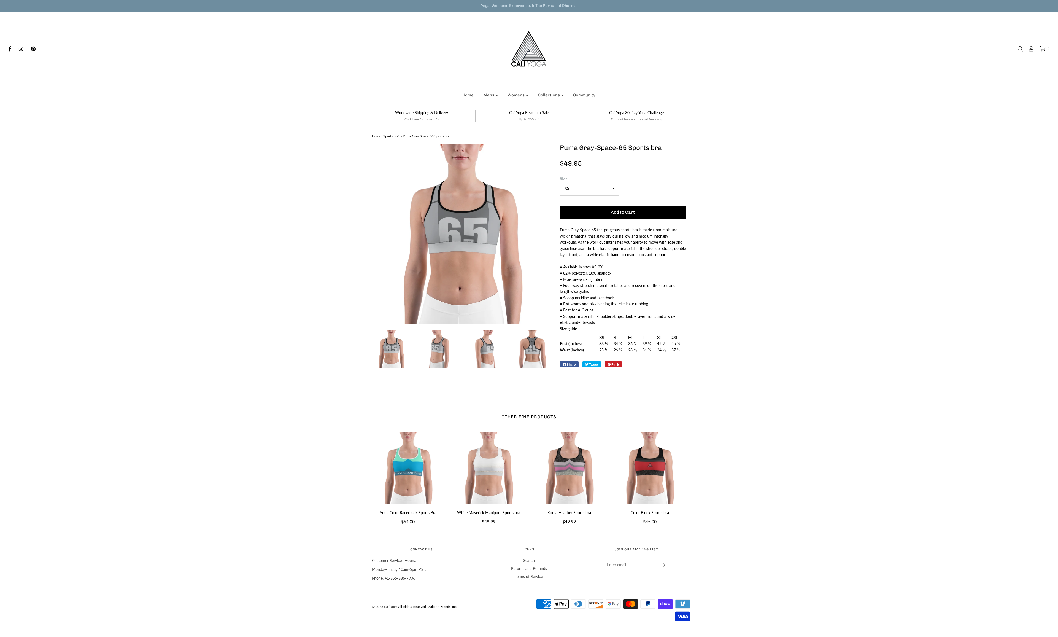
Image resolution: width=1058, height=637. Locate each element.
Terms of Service (529, 576)
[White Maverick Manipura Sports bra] (488, 468)
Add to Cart (623, 212)
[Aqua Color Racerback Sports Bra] (408, 468)
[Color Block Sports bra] (650, 468)
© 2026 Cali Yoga (384, 606)
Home (468, 95)
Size (564, 178)
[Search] (1017, 48)
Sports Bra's (391, 136)
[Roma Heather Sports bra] (569, 468)
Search (529, 560)
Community (584, 95)
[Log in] (1028, 48)
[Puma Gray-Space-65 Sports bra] (391, 349)
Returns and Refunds (529, 568)
